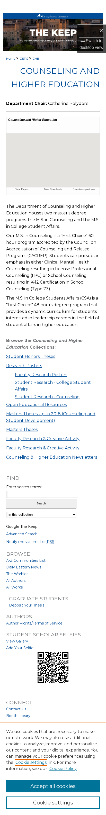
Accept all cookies (53, 786)
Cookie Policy (63, 768)
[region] (53, 768)
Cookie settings (31, 762)
